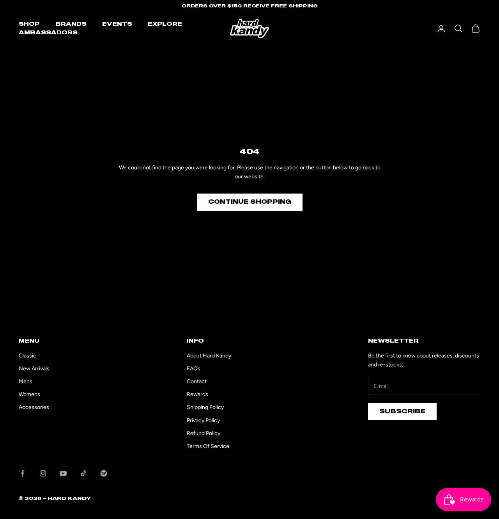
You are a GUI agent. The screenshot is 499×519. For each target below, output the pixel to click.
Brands (71, 24)
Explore (165, 24)
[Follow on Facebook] (23, 473)
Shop (29, 24)
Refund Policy (203, 433)
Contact (197, 381)
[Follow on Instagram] (43, 473)
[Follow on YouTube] (63, 473)
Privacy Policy (203, 420)
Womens (29, 394)
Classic (27, 355)
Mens (25, 381)
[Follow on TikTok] (83, 473)
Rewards (197, 394)
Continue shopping (249, 202)
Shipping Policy (205, 407)
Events (117, 24)
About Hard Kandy (209, 355)
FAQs (193, 368)
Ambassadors (48, 32)
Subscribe (402, 411)
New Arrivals (34, 368)
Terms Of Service (208, 446)
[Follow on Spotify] (104, 473)
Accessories (34, 407)
